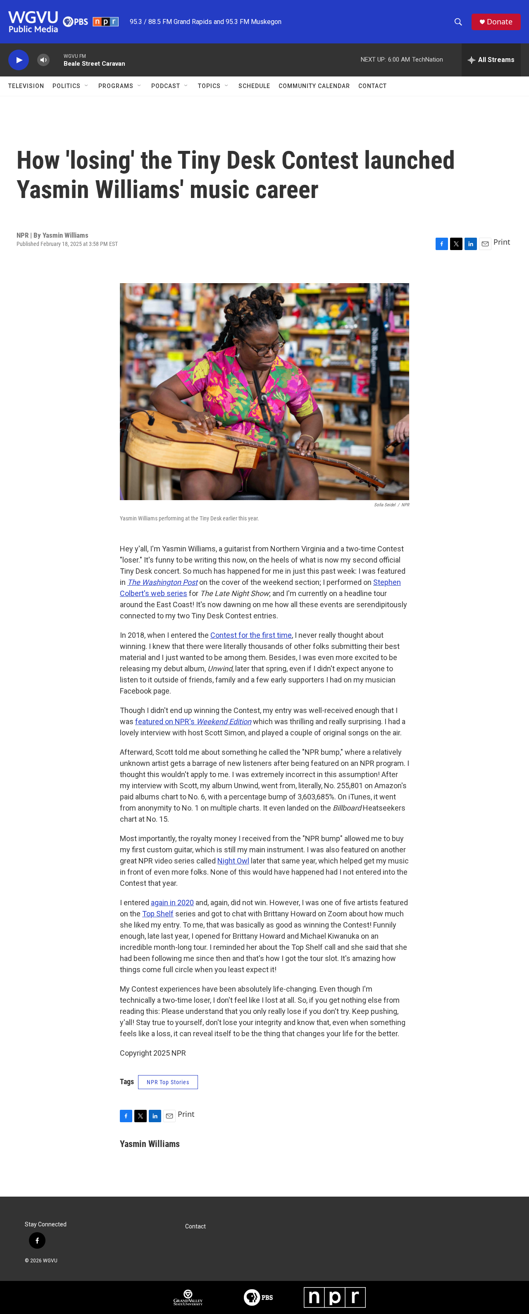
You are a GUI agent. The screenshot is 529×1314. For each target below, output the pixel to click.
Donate (499, 21)
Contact (372, 86)
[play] (18, 60)
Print (501, 242)
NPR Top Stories (168, 1082)
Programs (115, 86)
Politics (66, 86)
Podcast (165, 86)
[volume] (43, 60)
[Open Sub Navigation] (86, 86)
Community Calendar (314, 86)
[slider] (56, 59)
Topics (209, 86)
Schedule (254, 86)
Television (26, 86)
